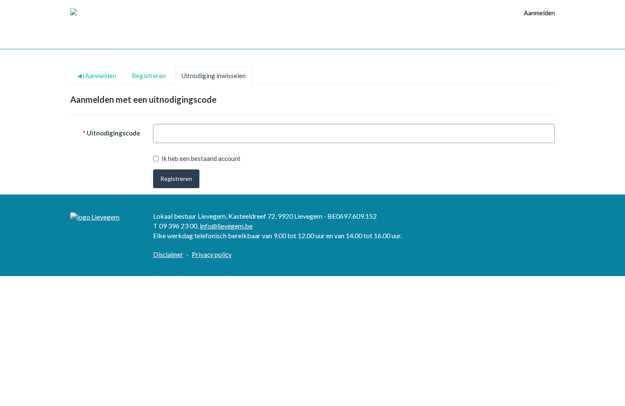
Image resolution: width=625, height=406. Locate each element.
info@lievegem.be (226, 226)
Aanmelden (539, 13)
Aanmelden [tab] (100, 75)
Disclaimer (168, 254)
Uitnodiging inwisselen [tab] (214, 75)
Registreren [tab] (149, 75)
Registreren (176, 178)
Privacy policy (212, 254)
